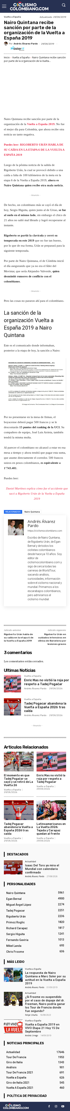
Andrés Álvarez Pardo (26, 44)
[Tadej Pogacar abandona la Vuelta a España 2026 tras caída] (12, 706)
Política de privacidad (27, 1096)
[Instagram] (55, 1106)
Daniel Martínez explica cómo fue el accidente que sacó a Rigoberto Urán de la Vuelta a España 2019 (37, 493)
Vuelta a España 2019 (41, 124)
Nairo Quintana (32, 511)
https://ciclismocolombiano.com (45, 530)
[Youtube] (62, 1106)
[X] (29, 616)
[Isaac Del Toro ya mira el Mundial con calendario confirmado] (13, 867)
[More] (56, 616)
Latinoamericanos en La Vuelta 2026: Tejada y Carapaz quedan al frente (51, 828)
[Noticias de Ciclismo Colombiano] (29, 6)
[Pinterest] (38, 616)
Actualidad (30, 861)
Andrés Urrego (31, 1035)
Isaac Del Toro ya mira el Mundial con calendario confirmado (42, 869)
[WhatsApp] (47, 616)
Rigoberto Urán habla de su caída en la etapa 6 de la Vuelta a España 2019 (18, 637)
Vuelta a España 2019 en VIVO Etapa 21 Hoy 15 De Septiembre (42, 1028)
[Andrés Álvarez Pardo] (6, 44)
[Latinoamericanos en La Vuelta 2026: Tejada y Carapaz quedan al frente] (51, 810)
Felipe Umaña (31, 1015)
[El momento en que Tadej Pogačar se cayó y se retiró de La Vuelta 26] (19, 761)
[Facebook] (20, 616)
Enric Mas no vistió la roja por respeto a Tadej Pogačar (46, 682)
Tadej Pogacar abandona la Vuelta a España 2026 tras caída (45, 707)
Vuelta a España (12, 17)
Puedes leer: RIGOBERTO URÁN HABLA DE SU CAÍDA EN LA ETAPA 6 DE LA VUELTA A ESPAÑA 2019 (34, 149)
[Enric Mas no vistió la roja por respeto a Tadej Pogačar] (12, 683)
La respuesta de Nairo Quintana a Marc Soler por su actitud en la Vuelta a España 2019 (45, 978)
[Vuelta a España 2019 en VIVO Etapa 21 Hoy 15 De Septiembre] (13, 1026)
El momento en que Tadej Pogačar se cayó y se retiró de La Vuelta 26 (18, 780)
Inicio (7, 57)
